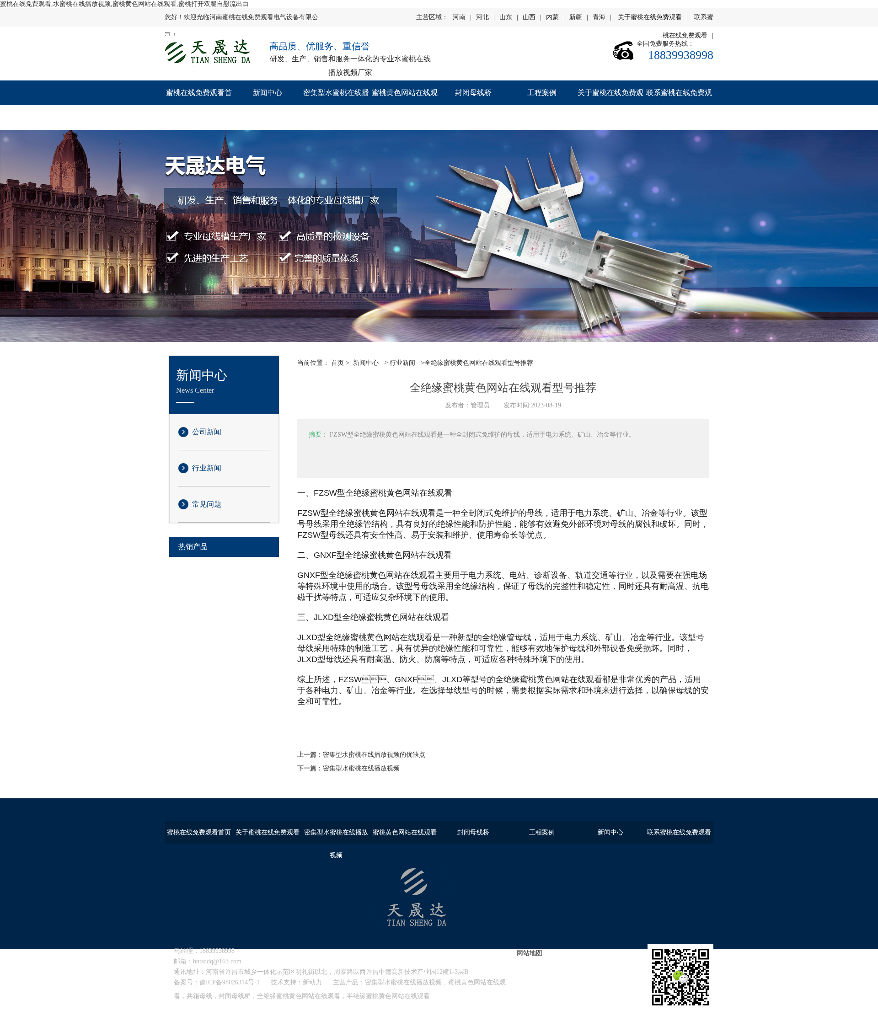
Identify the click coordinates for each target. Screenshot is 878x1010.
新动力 (312, 982)
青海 (599, 17)
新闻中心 (267, 92)
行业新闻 (206, 468)
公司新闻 (206, 432)
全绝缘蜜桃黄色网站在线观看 (298, 996)
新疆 (575, 17)
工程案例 (542, 92)
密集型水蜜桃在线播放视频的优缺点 (374, 754)
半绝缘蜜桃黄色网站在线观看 (388, 996)
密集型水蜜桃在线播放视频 (336, 105)
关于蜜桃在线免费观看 (650, 17)
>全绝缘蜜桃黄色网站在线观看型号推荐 (476, 362)
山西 (529, 17)
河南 (459, 17)
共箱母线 (199, 996)
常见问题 (206, 504)
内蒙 (552, 17)
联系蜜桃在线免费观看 (679, 105)
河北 (482, 17)
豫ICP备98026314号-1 (229, 982)
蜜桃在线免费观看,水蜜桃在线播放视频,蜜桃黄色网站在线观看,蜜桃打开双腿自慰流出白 (124, 3)
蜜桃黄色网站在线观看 (405, 105)
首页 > (340, 362)
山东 (505, 17)
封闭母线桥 (473, 92)
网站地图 (529, 953)
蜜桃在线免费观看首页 (199, 105)
